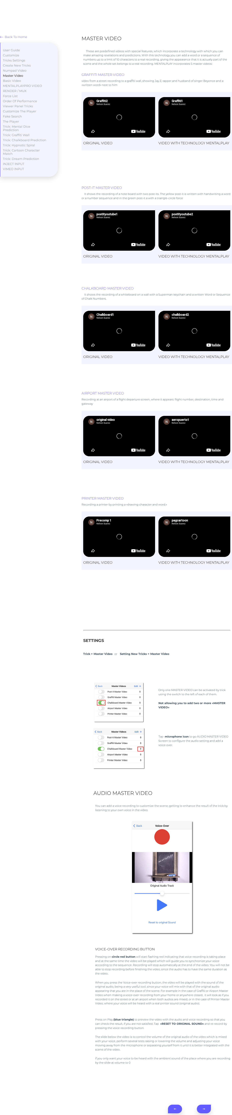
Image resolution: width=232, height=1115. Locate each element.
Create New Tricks (17, 65)
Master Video (13, 75)
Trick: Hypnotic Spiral (19, 145)
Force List (10, 96)
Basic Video (12, 80)
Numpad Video (14, 70)
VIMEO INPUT (13, 169)
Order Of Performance (20, 101)
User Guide (11, 50)
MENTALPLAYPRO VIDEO (22, 86)
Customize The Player (19, 111)
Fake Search (12, 116)
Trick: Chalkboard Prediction (24, 140)
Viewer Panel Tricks (18, 106)
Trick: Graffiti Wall (16, 135)
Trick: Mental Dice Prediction (16, 128)
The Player (11, 121)
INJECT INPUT (13, 164)
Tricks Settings (14, 60)
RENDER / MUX (14, 91)
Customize (11, 55)
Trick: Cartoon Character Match (21, 152)
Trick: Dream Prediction (21, 159)
